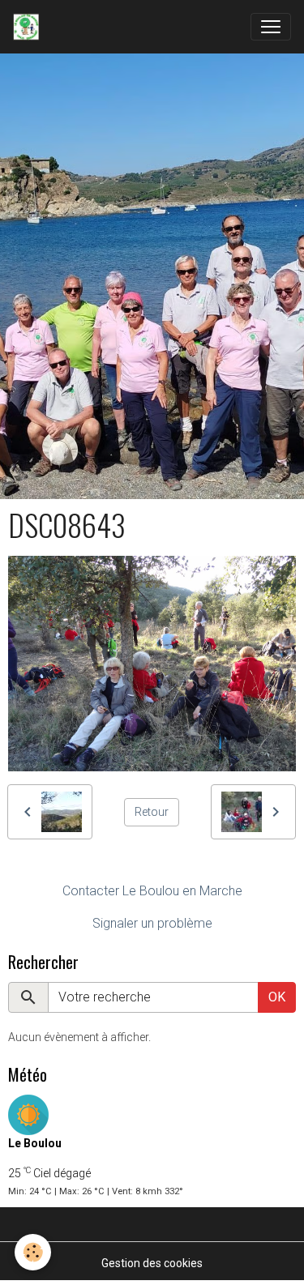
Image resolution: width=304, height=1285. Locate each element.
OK (276, 997)
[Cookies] (33, 1252)
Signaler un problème (152, 923)
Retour (152, 811)
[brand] (29, 27)
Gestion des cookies (152, 1263)
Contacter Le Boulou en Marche (152, 891)
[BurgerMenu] (270, 27)
